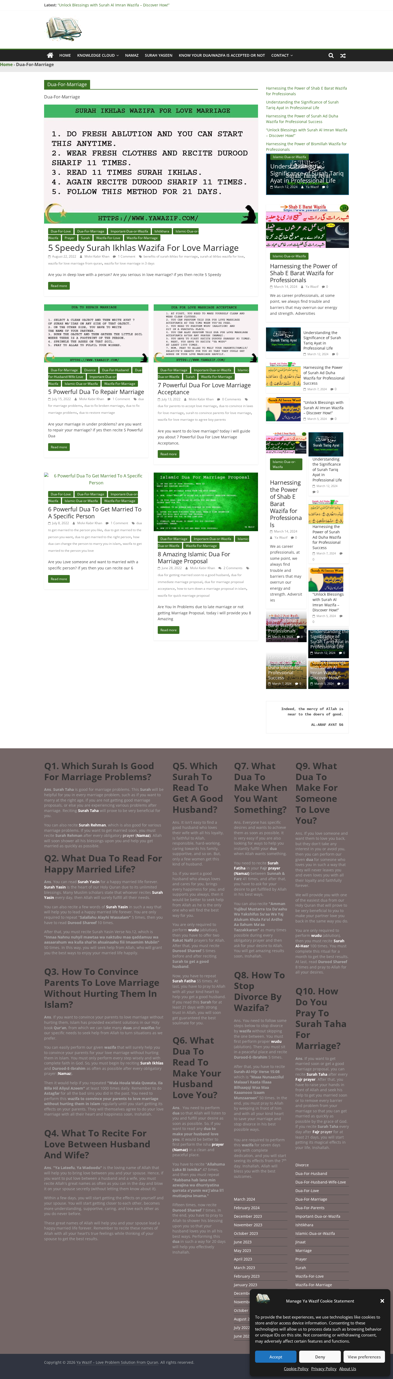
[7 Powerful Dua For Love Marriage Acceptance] (206, 308)
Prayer (70, 238)
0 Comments (231, 399)
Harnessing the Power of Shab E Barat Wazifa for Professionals (303, 273)
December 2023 (248, 1216)
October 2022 (246, 1310)
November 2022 (248, 1301)
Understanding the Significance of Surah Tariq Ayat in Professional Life (322, 340)
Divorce (90, 370)
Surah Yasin (88, 881)
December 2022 (248, 1293)
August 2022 (245, 1318)
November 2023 (248, 1224)
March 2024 (244, 1199)
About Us (347, 1368)
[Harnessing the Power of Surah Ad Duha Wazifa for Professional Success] (283, 364)
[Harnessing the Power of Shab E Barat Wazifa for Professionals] (307, 207)
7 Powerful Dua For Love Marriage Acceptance (204, 388)
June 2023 (243, 1241)
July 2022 (242, 1327)
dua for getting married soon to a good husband (193, 575)
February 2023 (247, 1276)
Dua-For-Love (61, 231)
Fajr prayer (305, 1079)
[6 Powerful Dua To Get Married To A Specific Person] (96, 476)
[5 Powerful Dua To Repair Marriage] (96, 308)
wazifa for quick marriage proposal (184, 595)
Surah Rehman (92, 825)
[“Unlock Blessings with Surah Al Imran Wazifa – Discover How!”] (283, 400)
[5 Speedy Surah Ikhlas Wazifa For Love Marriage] (151, 108)
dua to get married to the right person (103, 537)
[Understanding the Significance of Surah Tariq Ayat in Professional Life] (283, 330)
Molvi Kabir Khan (97, 256)
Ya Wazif (311, 187)
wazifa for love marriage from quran (75, 263)
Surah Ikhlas (151, 1063)
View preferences (364, 1356)
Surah (85, 238)
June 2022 (243, 1336)
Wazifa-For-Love (108, 238)
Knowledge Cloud (96, 55)
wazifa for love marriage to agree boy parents (192, 419)
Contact (280, 55)
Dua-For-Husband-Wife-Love (320, 1182)
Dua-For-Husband (115, 370)
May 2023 (242, 1250)
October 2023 (246, 1233)
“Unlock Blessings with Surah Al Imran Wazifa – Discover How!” (113, 4)
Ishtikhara (162, 231)
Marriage (303, 1250)
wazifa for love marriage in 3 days (129, 263)
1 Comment (126, 256)
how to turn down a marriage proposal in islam (211, 588)
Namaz (131, 55)
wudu (194, 929)
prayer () (137, 835)
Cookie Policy (296, 1368)
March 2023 (244, 1267)
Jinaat (300, 1241)
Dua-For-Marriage (90, 231)
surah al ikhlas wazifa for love (222, 256)
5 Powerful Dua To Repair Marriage (96, 392)
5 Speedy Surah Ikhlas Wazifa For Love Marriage (143, 247)
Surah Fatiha (184, 980)
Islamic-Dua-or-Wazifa (81, 383)
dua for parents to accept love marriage (187, 406)
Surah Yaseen (158, 55)
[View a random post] (343, 55)
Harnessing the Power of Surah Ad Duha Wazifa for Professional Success (305, 173)
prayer (322, 1131)
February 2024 (247, 1207)
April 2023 (243, 1259)
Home (65, 55)
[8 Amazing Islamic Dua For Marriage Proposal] (206, 476)
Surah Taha (88, 810)
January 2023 (245, 1284)
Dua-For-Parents (310, 1207)
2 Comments (232, 568)
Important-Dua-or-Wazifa (129, 231)
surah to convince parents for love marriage (218, 413)
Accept (275, 1356)
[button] (382, 1301)
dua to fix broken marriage (104, 405)
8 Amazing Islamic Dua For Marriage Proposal (194, 557)
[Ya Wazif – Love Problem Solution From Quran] (50, 55)
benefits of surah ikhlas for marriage (171, 256)
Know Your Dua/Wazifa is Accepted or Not (222, 55)
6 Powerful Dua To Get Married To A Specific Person (94, 512)
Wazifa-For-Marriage (142, 238)
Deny (320, 1356)
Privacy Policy (324, 1368)
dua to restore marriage (97, 412)
